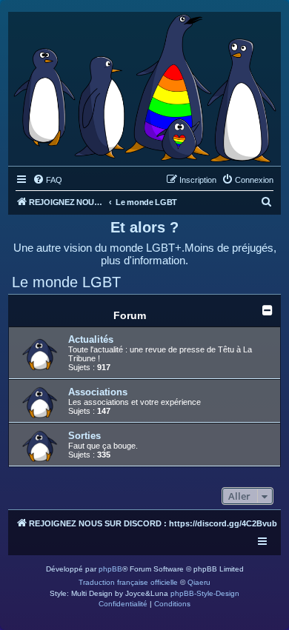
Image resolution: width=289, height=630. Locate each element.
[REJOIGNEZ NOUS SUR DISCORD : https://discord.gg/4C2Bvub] (144, 85)
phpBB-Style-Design (204, 593)
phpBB (110, 569)
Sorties (84, 435)
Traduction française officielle (128, 582)
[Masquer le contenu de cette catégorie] (267, 310)
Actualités (90, 339)
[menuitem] (47, 180)
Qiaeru (198, 582)
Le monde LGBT (66, 282)
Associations (97, 392)
